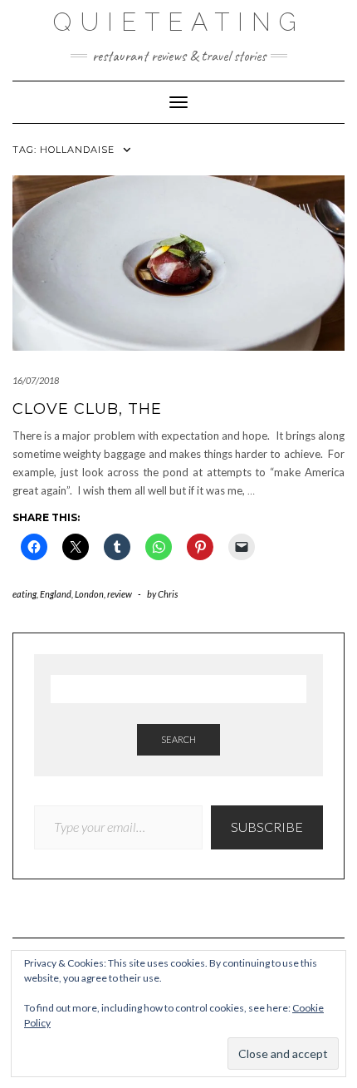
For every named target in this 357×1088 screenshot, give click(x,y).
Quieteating (179, 22)
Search (178, 739)
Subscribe (267, 826)
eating (24, 593)
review (119, 593)
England (55, 593)
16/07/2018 (35, 380)
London (89, 593)
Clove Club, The (87, 409)
